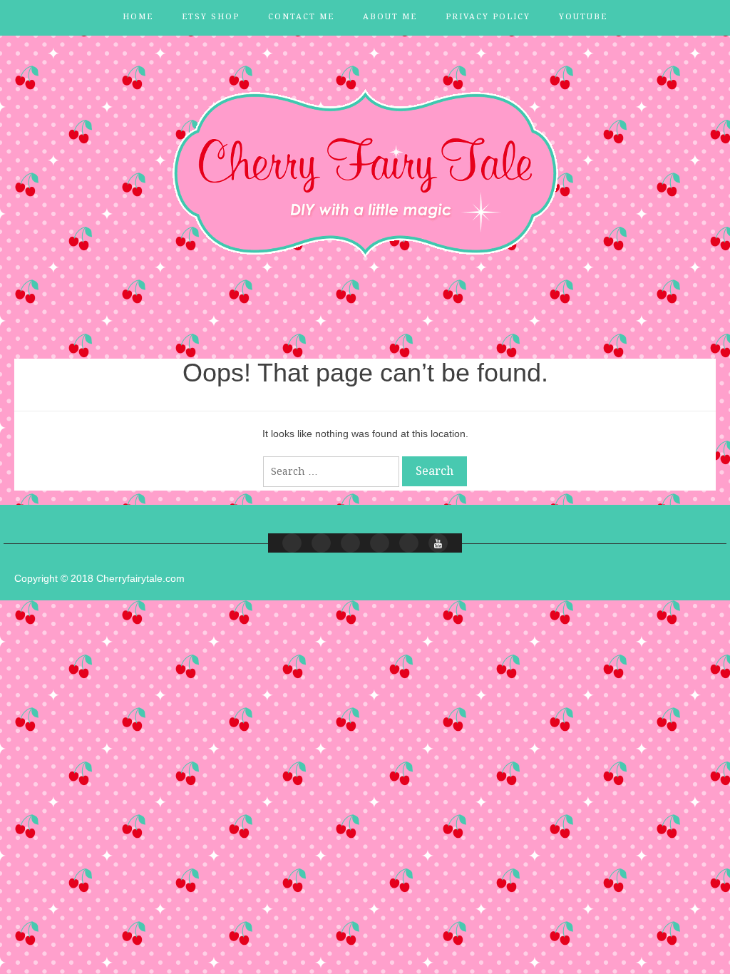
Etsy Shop (211, 16)
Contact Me (301, 16)
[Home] (292, 543)
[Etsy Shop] (321, 543)
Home (138, 16)
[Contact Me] (350, 543)
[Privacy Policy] (408, 543)
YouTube (583, 16)
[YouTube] (438, 543)
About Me (390, 16)
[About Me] (379, 543)
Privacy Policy (488, 16)
